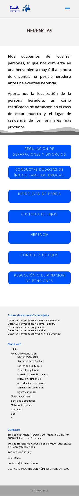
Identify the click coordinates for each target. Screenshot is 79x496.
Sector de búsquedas (29, 365)
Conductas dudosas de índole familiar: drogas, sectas (39, 173)
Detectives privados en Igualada (26, 327)
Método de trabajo (21, 405)
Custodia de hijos (39, 214)
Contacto (16, 409)
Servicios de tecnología (30, 387)
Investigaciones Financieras (33, 374)
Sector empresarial (28, 356)
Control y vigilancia (28, 370)
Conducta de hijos (40, 255)
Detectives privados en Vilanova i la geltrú (31, 323)
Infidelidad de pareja (39, 193)
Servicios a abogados (23, 400)
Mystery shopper (26, 391)
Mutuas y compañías (29, 378)
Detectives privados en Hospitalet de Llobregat (34, 333)
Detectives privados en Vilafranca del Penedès (34, 320)
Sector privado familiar (30, 361)
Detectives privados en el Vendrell (27, 330)
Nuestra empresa (20, 396)
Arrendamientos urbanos (31, 383)
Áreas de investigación (24, 353)
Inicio (14, 349)
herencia (39, 234)
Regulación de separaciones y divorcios (39, 151)
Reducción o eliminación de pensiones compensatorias (39, 279)
